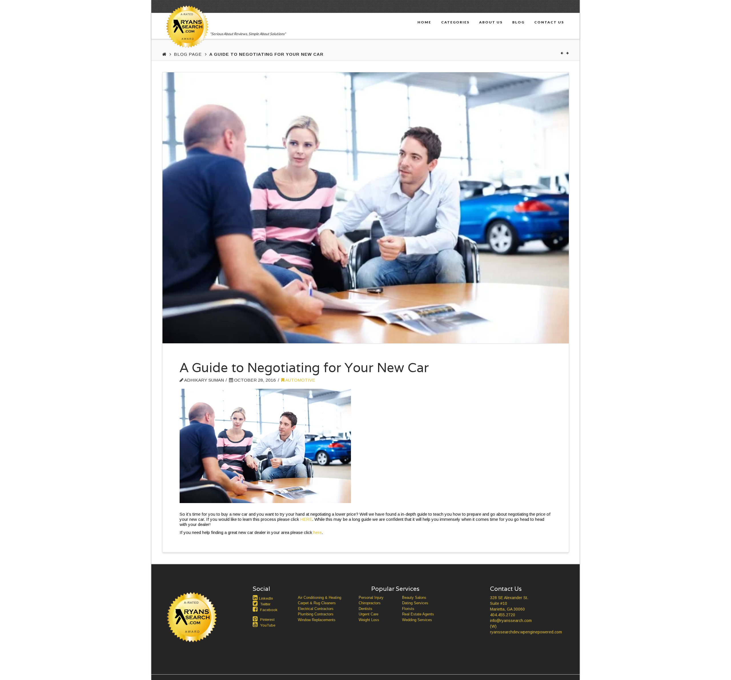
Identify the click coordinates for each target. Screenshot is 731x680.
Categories (455, 22)
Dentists (365, 609)
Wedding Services (417, 620)
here (317, 532)
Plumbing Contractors (316, 614)
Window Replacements (317, 620)
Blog (518, 22)
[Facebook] (256, 609)
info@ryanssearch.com (511, 620)
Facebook (269, 610)
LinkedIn (266, 598)
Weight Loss (369, 620)
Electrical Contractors (316, 609)
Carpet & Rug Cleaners (317, 603)
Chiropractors (370, 603)
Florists (408, 609)
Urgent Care (368, 614)
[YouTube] (256, 624)
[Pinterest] (256, 619)
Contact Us (549, 22)
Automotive (299, 380)
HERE (306, 519)
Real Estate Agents (418, 614)
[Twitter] (256, 603)
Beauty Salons (414, 597)
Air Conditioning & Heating (319, 597)
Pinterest (267, 619)
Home (424, 22)
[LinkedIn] (256, 598)
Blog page (188, 54)
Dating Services (415, 603)
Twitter (265, 604)
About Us (491, 22)
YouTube (267, 625)
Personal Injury (371, 597)
